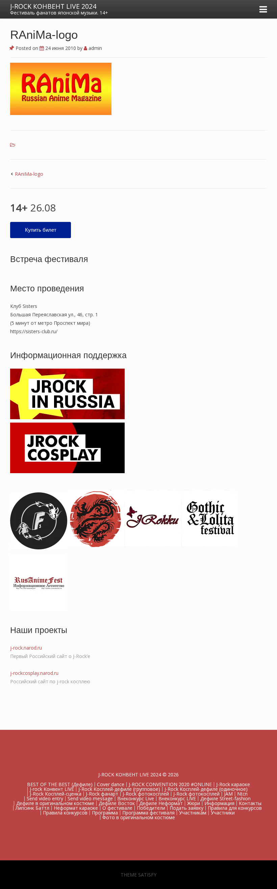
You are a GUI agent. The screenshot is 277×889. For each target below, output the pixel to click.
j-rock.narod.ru (26, 647)
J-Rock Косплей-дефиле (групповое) (119, 789)
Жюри (193, 803)
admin (94, 48)
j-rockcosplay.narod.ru (34, 673)
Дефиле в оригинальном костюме (55, 803)
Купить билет (40, 230)
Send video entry (45, 798)
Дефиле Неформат (161, 803)
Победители (151, 808)
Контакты (250, 803)
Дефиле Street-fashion (225, 798)
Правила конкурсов (65, 812)
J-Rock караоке (233, 784)
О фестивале (117, 808)
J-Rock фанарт (102, 794)
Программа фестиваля (148, 812)
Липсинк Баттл (32, 808)
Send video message (90, 798)
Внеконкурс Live (135, 798)
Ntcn (242, 794)
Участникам (192, 812)
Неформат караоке (76, 808)
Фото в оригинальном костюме (138, 817)
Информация (219, 803)
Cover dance (110, 784)
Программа (105, 812)
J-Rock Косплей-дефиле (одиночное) (206, 789)
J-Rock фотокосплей (146, 794)
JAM (228, 794)
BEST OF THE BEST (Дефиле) (60, 784)
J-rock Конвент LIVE (52, 789)
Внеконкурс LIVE (177, 798)
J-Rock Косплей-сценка (55, 794)
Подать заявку (186, 808)
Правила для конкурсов (235, 808)
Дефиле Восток (117, 803)
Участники (223, 812)
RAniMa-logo (29, 174)
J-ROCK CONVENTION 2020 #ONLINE (170, 784)
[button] (60, 89)
